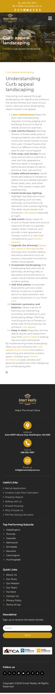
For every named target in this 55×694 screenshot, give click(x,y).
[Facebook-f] (15, 10)
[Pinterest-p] (34, 10)
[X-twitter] (21, 10)
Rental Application (15, 488)
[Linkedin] (24, 10)
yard (13, 301)
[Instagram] (18, 10)
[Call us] (27, 443)
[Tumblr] (37, 10)
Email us (27, 467)
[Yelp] (40, 10)
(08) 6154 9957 (27, 452)
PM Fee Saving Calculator (19, 514)
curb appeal (29, 212)
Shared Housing (14, 506)
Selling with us (13, 501)
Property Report (14, 497)
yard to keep (30, 337)
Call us (27, 449)
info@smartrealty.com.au (27, 470)
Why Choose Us (14, 510)
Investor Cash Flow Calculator (21, 492)
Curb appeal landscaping (20, 72)
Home (6, 48)
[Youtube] (27, 10)
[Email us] (27, 461)
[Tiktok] (30, 10)
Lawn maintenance (22, 114)
